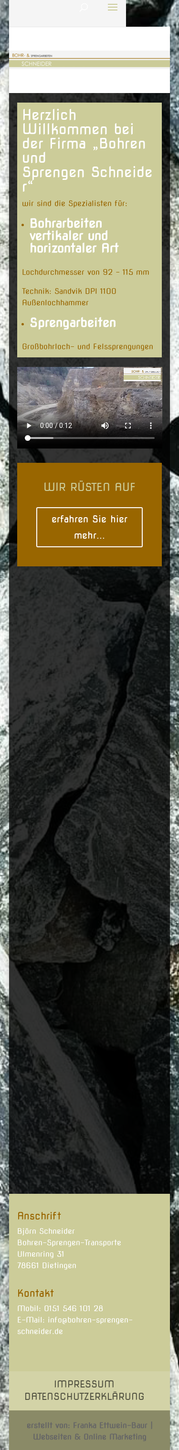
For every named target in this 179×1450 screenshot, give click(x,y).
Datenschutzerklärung (84, 1396)
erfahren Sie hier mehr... (89, 527)
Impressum (84, 1384)
